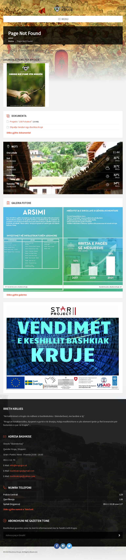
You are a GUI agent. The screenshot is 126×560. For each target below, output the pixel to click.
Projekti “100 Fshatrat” (21, 121)
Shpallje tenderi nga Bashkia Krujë (26, 127)
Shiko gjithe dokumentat (19, 132)
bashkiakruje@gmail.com (22, 470)
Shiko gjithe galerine (17, 294)
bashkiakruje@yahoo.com (22, 476)
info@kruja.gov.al (18, 465)
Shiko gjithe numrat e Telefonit (18, 509)
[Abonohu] (119, 535)
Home (11, 41)
